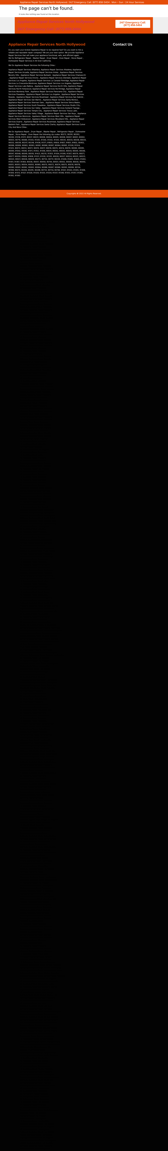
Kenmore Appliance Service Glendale (36, 540)
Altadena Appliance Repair (31, 814)
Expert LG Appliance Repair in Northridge (38, 625)
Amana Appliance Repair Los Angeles (36, 861)
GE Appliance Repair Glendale (33, 482)
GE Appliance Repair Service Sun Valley (37, 984)
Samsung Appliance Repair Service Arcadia (38, 1030)
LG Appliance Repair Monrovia (33, 718)
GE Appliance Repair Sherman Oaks (35, 622)
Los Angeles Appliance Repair (33, 855)
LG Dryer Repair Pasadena (31, 691)
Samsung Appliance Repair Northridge (36, 570)
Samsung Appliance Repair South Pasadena (39, 1110)
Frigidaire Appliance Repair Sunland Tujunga (39, 606)
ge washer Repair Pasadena (32, 274)
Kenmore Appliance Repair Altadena (35, 252)
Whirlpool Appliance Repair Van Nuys (36, 1006)
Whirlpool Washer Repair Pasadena (35, 726)
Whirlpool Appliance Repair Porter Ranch (37, 518)
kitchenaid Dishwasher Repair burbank (36, 329)
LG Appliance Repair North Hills (33, 581)
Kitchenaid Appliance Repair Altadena (36, 384)
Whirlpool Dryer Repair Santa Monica (36, 745)
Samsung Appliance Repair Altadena (35, 340)
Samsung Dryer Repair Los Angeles (35, 669)
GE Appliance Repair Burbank (32, 485)
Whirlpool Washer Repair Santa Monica (36, 723)
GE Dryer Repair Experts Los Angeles (36, 649)
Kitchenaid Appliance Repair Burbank (36, 238)
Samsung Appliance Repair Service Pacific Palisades (42, 976)
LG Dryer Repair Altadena (31, 378)
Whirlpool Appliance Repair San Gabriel (37, 512)
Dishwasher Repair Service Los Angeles (37, 1036)
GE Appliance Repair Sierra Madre (34, 715)
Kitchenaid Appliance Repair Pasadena (36, 244)
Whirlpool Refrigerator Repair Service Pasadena (40, 965)
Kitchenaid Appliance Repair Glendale (36, 488)
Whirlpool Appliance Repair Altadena (36, 334)
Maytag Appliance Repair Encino (34, 858)
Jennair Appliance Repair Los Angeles (36, 1143)
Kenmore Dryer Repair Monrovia (34, 704)
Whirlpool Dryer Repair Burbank (33, 362)
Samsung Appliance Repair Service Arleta (38, 1014)
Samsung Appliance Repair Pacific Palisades (39, 1055)
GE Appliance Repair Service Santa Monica (38, 987)
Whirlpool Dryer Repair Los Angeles (35, 740)
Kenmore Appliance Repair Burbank (35, 910)
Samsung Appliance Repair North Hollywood (39, 1077)
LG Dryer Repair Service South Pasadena (37, 998)
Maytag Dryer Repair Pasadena (33, 373)
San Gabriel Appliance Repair (32, 504)
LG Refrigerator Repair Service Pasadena (37, 962)
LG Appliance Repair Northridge (34, 559)
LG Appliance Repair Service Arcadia (36, 1033)
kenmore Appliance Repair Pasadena (36, 307)
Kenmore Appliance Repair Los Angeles (37, 233)
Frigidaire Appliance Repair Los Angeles (37, 1132)
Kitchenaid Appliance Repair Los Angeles (37, 877)
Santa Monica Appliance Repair (33, 833)
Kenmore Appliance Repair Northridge (36, 556)
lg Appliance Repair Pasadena (33, 288)
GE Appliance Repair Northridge (34, 614)
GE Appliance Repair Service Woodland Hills (39, 981)
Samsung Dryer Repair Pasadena (34, 301)
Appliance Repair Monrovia (31, 770)
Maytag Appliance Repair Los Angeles (36, 885)
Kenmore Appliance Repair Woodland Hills (38, 899)
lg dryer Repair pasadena (31, 260)
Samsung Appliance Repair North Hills (36, 575)
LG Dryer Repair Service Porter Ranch (36, 1000)
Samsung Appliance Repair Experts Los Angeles (40, 630)
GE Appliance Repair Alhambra (33, 225)
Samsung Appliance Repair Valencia (35, 1083)
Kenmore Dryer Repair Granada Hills (35, 1047)
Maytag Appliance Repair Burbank (34, 913)
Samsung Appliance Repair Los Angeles (37, 759)
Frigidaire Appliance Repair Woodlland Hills (38, 611)
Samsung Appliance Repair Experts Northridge (40, 628)
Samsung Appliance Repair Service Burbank (39, 1020)
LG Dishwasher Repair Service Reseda (36, 1039)
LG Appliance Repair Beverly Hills (34, 1107)
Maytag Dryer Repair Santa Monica (35, 729)
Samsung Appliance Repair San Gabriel (37, 510)
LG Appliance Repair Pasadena (33, 214)
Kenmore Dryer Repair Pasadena (34, 400)
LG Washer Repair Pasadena (32, 825)
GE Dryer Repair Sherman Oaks (33, 699)
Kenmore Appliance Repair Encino (34, 902)
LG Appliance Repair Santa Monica (35, 200)
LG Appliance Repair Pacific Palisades (36, 1069)
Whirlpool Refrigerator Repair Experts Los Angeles (42, 655)
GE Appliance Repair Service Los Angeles (38, 978)
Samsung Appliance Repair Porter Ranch (37, 578)
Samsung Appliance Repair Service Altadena (39, 1017)
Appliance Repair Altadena (31, 326)
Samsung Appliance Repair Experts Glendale (39, 639)
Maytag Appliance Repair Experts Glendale (38, 636)
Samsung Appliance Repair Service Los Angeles (40, 967)
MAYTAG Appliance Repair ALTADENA (36, 282)
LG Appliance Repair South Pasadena (36, 597)
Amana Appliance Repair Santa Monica (36, 808)
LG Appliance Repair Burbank (32, 537)
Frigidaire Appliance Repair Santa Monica (38, 773)
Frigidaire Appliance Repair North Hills (36, 603)
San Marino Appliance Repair (32, 674)
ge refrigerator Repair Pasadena (34, 277)
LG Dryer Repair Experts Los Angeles (36, 644)
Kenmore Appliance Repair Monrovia (35, 787)
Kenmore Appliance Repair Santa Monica (37, 767)
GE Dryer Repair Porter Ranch (33, 696)
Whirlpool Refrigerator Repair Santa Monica (39, 754)
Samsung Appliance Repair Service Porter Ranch (41, 970)
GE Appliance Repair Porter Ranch (35, 617)
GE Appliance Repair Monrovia (33, 713)
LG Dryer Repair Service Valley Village (36, 992)
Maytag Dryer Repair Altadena (33, 323)
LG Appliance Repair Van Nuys (33, 1003)
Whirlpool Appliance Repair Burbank (35, 356)
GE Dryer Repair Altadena (31, 353)
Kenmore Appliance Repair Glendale (35, 493)
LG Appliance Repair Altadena (33, 337)
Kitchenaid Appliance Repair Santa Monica (38, 880)
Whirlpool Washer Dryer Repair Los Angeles (39, 219)
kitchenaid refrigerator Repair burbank (36, 318)
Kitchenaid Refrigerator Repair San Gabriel (38, 682)
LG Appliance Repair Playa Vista (34, 954)
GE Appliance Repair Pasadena (33, 241)
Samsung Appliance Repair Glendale (35, 863)
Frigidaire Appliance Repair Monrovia (36, 828)
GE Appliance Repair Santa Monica (35, 216)
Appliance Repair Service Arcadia (34, 1025)
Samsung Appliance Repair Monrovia (36, 803)
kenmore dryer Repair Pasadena (34, 312)
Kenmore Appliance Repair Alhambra (36, 230)
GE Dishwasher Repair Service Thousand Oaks (40, 1041)
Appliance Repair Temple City (33, 778)
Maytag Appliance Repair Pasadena (35, 367)
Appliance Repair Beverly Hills (33, 789)
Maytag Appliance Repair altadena (35, 321)
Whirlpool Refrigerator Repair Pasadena (37, 756)
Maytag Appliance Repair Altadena (35, 249)
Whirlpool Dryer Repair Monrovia (34, 743)
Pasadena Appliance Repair (32, 811)
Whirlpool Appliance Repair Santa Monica (38, 523)
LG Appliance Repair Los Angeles (34, 205)
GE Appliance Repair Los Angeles (34, 227)
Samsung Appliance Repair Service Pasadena (39, 973)
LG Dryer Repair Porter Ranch (33, 693)
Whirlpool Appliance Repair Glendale (36, 937)
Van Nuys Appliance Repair (31, 872)
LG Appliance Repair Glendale (33, 480)
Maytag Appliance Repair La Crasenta (36, 891)
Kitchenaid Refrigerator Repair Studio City (38, 685)
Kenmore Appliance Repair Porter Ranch (37, 551)
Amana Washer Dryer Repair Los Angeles (37, 222)
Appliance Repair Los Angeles (33, 1113)
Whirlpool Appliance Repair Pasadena (36, 255)
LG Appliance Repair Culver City (34, 208)
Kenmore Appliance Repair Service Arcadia (38, 1028)
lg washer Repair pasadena (31, 263)
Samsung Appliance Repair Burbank (35, 463)
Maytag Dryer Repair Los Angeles (34, 666)
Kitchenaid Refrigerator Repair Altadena (37, 389)
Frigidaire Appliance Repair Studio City (37, 608)
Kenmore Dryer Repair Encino (32, 1050)
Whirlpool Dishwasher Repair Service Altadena (40, 1044)
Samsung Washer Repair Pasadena (35, 817)
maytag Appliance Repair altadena (35, 285)
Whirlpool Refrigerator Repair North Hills (37, 751)
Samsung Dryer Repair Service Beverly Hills (38, 995)
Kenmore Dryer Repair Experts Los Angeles (38, 652)
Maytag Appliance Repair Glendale (35, 491)
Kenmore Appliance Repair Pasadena (36, 554)
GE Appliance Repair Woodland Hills (35, 710)
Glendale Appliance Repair (31, 932)
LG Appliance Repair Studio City (34, 595)
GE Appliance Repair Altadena (33, 332)
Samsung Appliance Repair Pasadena (36, 299)
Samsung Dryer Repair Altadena (34, 430)
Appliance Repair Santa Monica (33, 844)
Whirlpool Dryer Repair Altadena (34, 414)
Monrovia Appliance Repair (31, 797)
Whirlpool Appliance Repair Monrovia (36, 800)
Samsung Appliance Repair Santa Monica (37, 762)
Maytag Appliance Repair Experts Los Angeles (40, 633)
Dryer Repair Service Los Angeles (34, 989)
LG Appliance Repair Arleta (31, 455)
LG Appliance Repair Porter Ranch (34, 565)
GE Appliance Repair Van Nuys (33, 619)
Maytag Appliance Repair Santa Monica (37, 795)
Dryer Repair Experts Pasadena (33, 647)
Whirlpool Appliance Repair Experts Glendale (39, 641)
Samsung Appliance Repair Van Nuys (36, 1009)
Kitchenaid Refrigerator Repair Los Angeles (38, 680)
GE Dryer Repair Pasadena (31, 279)
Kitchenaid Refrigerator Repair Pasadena (37, 688)
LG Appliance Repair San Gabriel (34, 507)
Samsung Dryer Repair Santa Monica (36, 734)
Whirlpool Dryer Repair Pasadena (34, 748)
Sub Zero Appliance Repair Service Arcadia (38, 1022)
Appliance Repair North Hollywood (35, 781)
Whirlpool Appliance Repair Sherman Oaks (38, 521)
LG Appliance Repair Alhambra (33, 236)
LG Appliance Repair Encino (32, 471)
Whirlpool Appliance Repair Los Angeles (37, 515)
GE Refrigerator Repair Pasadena (34, 1094)
